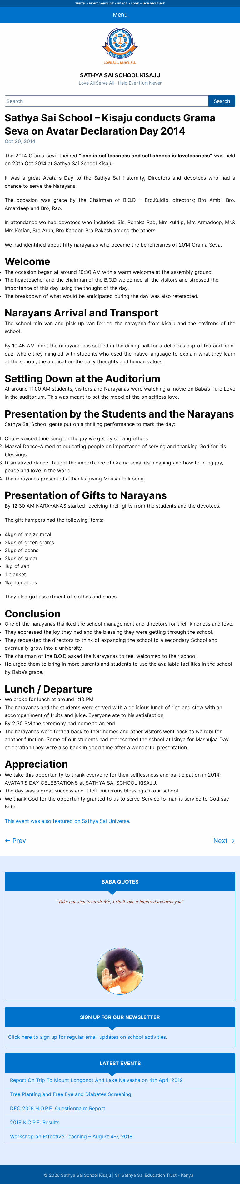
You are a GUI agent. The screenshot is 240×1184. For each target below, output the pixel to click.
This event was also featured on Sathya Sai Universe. (67, 821)
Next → (224, 840)
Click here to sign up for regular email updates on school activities (87, 1037)
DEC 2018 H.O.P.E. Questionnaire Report (57, 1108)
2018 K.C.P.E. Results (34, 1122)
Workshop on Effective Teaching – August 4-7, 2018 (71, 1136)
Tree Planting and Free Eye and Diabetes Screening (70, 1094)
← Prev (15, 840)
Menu (120, 14)
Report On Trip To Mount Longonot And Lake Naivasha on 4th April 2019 (96, 1080)
